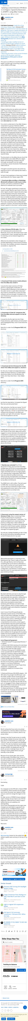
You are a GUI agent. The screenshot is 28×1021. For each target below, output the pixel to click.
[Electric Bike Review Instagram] (8, 1010)
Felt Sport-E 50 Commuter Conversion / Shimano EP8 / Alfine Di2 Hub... (14, 914)
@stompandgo (5, 835)
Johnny (5, 907)
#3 (26, 779)
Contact (10, 1007)
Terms (5, 1007)
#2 (26, 726)
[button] (2, 2)
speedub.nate (6, 14)
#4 (26, 833)
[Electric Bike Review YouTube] (2, 1010)
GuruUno (6, 925)
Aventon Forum (11, 925)
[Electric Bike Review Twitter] (11, 1010)
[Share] (25, 23)
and (8, 706)
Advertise (15, 1007)
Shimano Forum (13, 890)
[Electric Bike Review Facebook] (5, 1010)
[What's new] (25, 3)
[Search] (27, 3)
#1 (26, 23)
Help (2, 1007)
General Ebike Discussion (15, 899)
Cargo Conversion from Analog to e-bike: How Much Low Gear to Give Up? (15, 896)
